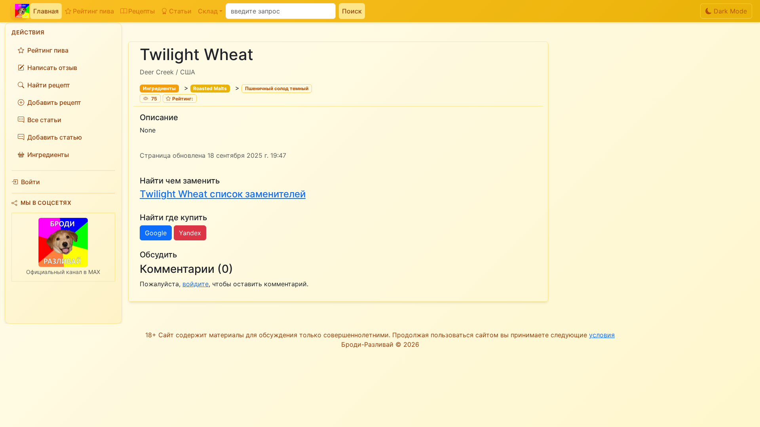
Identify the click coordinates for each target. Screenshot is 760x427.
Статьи (180, 11)
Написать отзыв (52, 68)
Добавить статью (54, 137)
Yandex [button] (190, 233)
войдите (195, 284)
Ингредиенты (48, 155)
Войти (30, 182)
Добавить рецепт (54, 102)
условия (602, 335)
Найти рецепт (48, 85)
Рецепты (141, 11)
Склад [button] (208, 11)
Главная (46, 11)
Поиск (352, 11)
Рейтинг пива (93, 11)
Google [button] (156, 233)
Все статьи (44, 120)
